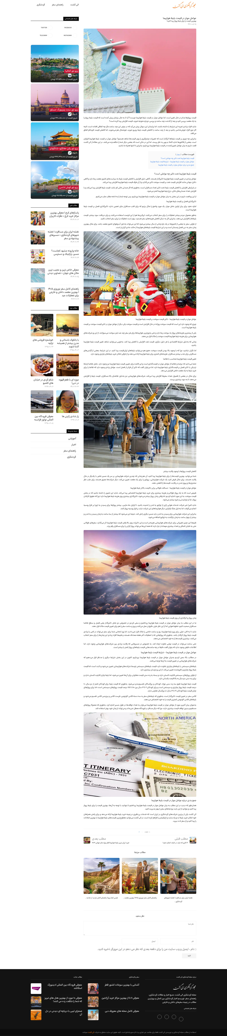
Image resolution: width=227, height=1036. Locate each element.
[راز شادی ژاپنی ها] (67, 401)
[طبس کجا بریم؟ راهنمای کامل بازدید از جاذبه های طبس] (102, 876)
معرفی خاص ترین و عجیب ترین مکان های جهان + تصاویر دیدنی (63, 271)
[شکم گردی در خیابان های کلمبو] (42, 365)
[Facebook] (181, 1019)
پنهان (178, 154)
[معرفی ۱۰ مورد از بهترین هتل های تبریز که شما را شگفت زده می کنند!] (36, 1001)
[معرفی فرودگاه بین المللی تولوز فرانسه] (42, 401)
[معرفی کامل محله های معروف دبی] (93, 1015)
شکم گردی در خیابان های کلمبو (43, 381)
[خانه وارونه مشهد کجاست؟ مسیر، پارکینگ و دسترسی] (38, 256)
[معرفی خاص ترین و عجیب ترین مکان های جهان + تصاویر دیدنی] (38, 275)
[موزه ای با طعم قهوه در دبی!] (67, 365)
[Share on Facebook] (136, 832)
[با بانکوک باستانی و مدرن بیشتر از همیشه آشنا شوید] (67, 325)
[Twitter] (174, 1019)
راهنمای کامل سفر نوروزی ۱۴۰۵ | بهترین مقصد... (140, 898)
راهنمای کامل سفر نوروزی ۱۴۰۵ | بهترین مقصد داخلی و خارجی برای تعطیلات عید (63, 292)
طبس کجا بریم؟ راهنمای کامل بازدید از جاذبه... (101, 898)
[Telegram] (159, 1019)
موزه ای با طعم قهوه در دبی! (69, 381)
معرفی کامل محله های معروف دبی (122, 1011)
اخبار (73, 444)
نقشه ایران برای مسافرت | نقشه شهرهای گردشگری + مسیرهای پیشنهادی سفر (63, 235)
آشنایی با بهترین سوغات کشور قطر (122, 985)
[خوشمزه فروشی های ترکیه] (42, 325)
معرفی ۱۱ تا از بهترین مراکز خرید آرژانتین (120, 998)
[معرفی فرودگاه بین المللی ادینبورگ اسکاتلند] (36, 988)
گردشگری (41, 4)
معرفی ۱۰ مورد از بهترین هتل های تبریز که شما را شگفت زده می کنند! (63, 999)
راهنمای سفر (57, 4)
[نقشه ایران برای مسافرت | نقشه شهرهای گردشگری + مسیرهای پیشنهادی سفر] (178, 876)
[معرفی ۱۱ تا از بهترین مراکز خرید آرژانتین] (93, 1001)
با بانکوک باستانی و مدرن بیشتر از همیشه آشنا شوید (68, 343)
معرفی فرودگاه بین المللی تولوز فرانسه (43, 418)
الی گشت (91, 1032)
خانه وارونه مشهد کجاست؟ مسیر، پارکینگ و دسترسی (65, 252)
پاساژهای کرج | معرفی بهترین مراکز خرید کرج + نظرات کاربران (64, 214)
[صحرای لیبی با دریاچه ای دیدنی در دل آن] (36, 1015)
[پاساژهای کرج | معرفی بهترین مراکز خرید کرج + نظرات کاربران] (38, 218)
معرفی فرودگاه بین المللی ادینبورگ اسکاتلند (65, 986)
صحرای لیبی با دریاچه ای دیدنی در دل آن (63, 1013)
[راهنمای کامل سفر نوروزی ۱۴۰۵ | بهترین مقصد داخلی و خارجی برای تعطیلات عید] (140, 876)
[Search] (32, 5)
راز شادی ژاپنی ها (70, 416)
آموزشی (72, 438)
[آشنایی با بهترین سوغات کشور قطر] (93, 988)
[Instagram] (167, 1019)
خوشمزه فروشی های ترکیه (43, 341)
